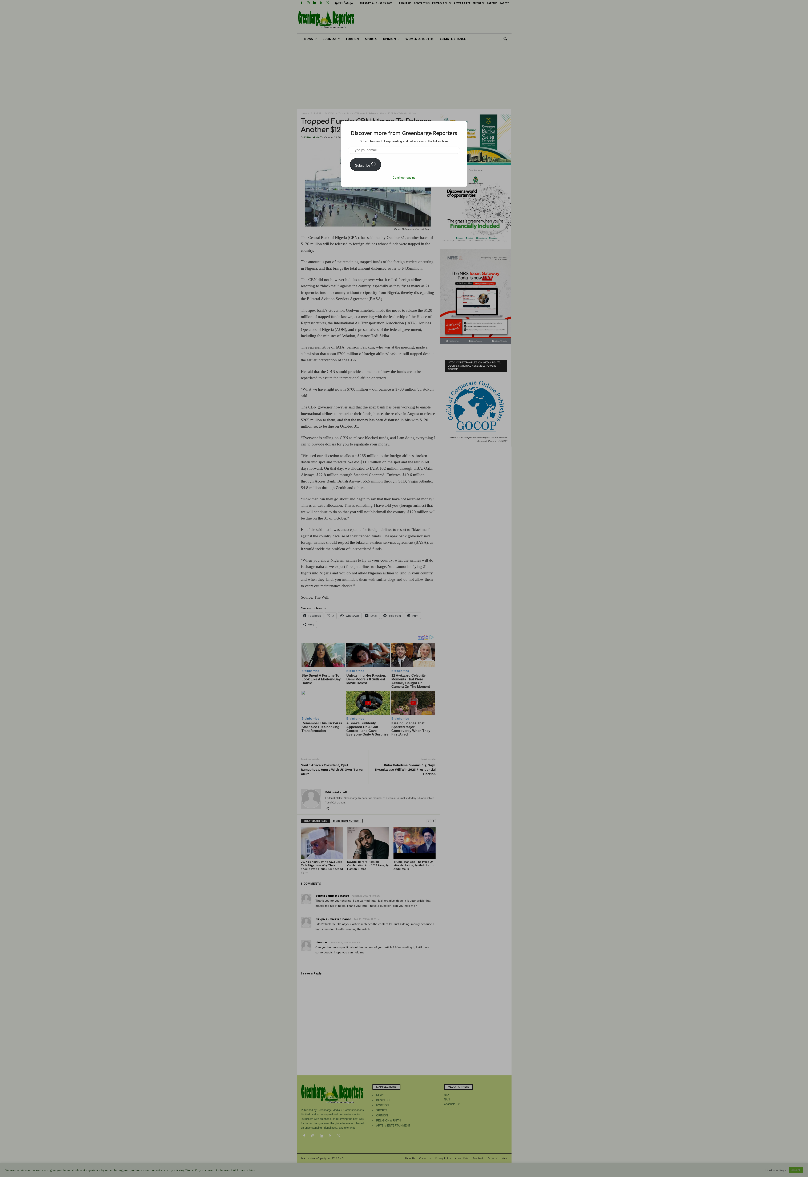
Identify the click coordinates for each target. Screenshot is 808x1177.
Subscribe (363, 165)
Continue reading (404, 177)
